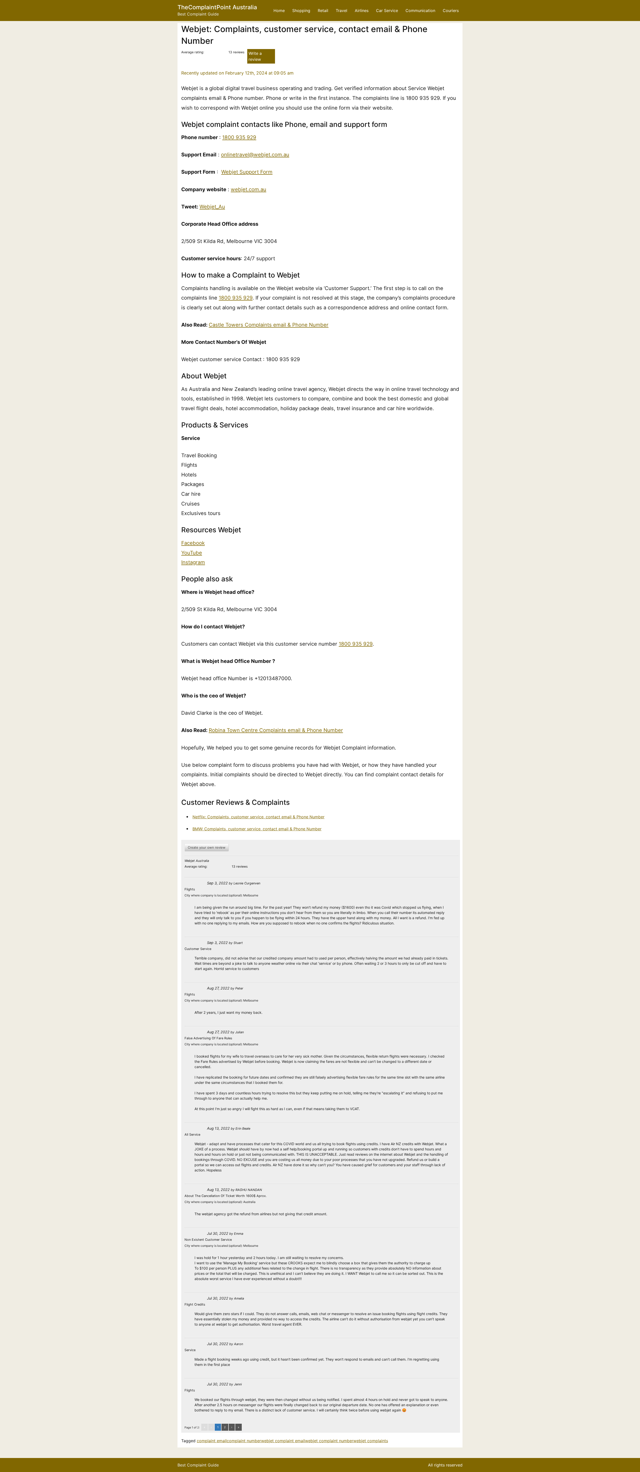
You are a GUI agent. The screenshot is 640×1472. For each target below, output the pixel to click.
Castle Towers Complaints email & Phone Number (268, 325)
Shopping (301, 10)
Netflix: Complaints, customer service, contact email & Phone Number (258, 816)
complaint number (244, 1440)
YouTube (191, 553)
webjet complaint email (283, 1440)
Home (279, 10)
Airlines (361, 10)
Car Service (387, 10)
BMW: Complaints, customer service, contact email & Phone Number (257, 828)
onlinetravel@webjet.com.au (255, 154)
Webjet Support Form (246, 172)
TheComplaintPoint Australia (217, 7)
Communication (420, 10)
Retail (323, 10)
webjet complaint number (329, 1440)
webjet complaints (370, 1440)
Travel (341, 10)
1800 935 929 (239, 137)
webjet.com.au (248, 189)
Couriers (451, 10)
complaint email (212, 1440)
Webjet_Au (212, 206)
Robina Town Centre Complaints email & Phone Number (276, 730)
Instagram (193, 562)
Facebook (193, 543)
